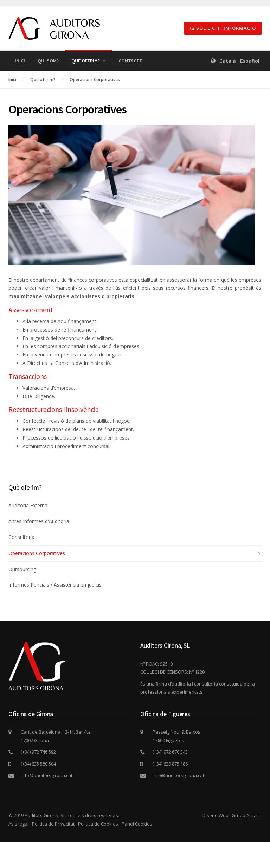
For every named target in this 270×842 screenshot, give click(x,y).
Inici (20, 61)
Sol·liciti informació (225, 28)
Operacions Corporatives (95, 79)
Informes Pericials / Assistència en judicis (55, 584)
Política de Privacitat (53, 824)
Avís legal (18, 824)
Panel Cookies (137, 824)
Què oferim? (85, 61)
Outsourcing (22, 569)
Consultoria (21, 537)
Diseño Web (215, 815)
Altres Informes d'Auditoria (38, 521)
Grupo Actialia (247, 815)
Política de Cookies (98, 824)
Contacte (130, 61)
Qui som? (48, 61)
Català (227, 61)
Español (249, 61)
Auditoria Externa (27, 505)
